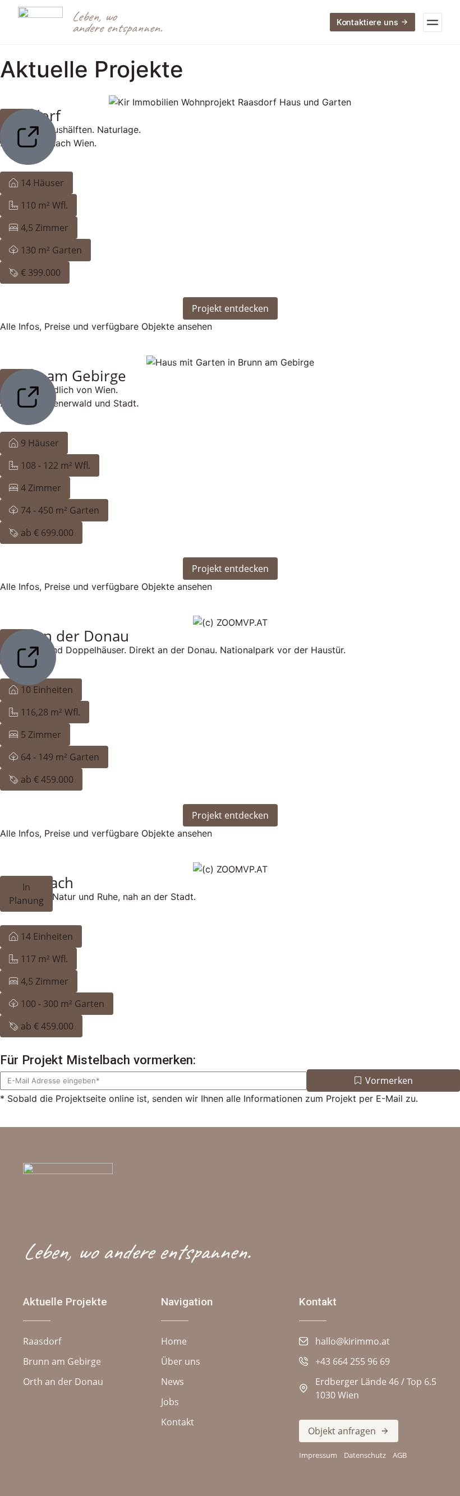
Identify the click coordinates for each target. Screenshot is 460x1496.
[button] (36, 183)
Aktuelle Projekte (65, 1301)
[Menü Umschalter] (432, 22)
